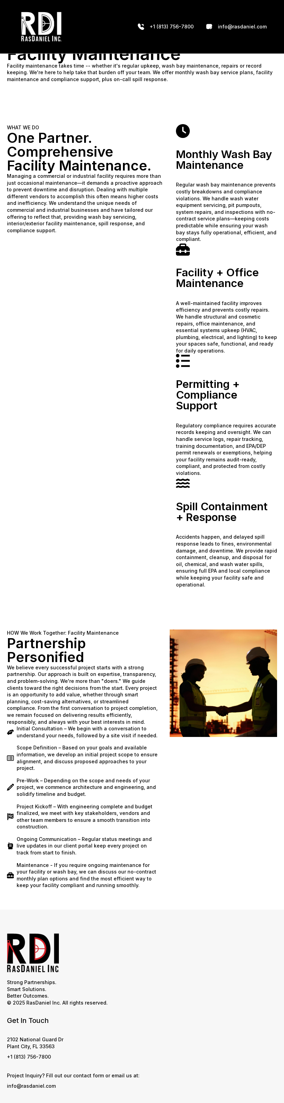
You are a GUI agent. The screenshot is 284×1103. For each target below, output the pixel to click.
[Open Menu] (99, 26)
